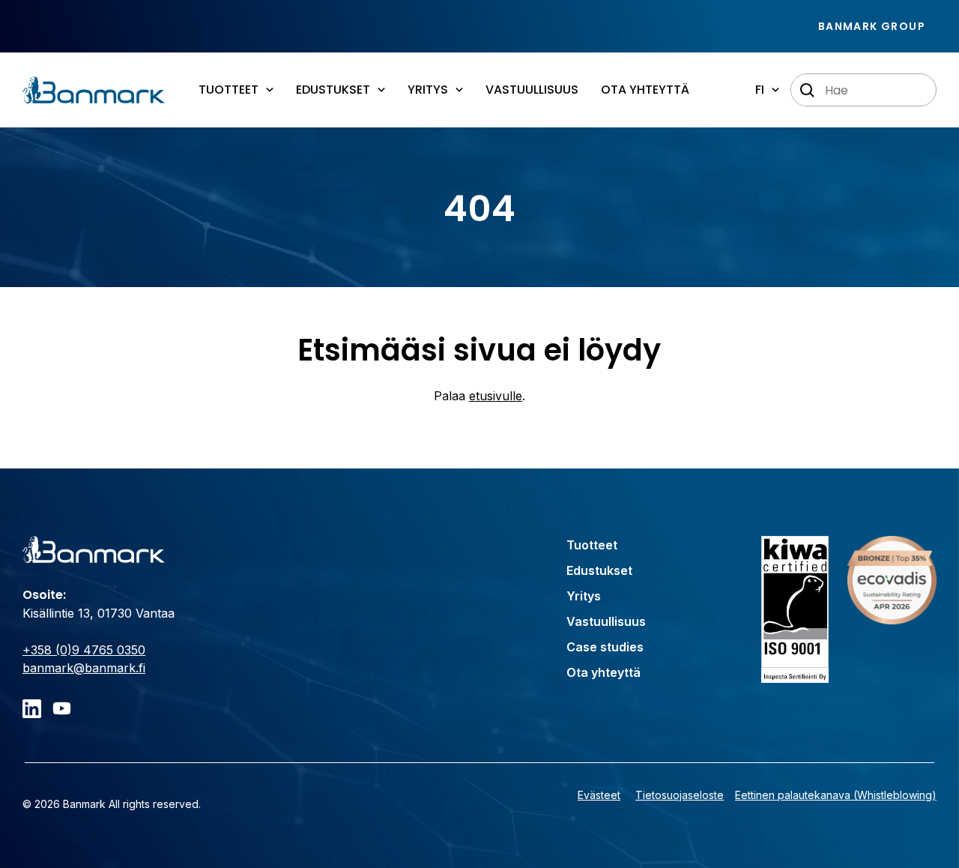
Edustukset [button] (333, 89)
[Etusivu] (93, 89)
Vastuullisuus (531, 89)
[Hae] (807, 90)
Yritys (583, 595)
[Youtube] (61, 708)
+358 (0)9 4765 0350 (83, 649)
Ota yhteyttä (645, 89)
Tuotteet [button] (228, 89)
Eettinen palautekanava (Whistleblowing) (836, 795)
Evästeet (599, 795)
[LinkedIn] (31, 708)
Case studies (605, 646)
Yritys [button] (428, 89)
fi (759, 89)
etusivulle (495, 395)
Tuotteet (591, 544)
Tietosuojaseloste (679, 795)
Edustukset (599, 570)
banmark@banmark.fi (83, 667)
